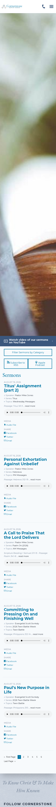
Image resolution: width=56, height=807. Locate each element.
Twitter (9, 437)
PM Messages (20, 475)
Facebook (11, 433)
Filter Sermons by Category (28, 352)
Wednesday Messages (24, 401)
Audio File (11, 425)
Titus (15, 398)
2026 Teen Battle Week (24, 626)
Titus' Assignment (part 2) (22, 388)
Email (9, 440)
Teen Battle (18, 629)
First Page (10, 757)
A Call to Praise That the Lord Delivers (24, 535)
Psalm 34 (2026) (20, 545)
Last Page (8, 761)
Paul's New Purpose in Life (26, 689)
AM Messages (20, 548)
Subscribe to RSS (17, 364)
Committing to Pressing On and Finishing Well (21, 614)
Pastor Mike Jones (24, 395)
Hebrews (17, 472)
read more (30, 406)
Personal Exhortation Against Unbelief (25, 461)
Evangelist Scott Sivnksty (27, 623)
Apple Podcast (40, 364)
